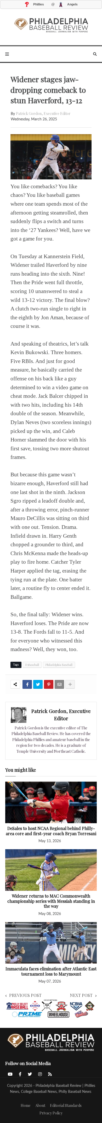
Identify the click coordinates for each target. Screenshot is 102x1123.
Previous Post (25, 995)
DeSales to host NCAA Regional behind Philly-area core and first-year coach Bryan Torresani (51, 831)
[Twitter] (38, 684)
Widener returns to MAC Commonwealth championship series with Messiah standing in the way (51, 901)
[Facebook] (27, 684)
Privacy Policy (51, 1113)
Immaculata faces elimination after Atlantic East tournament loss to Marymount (51, 971)
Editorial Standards (66, 1105)
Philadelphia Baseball (59, 665)
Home (26, 1105)
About (40, 1105)
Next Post (81, 995)
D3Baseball (32, 665)
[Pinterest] (48, 684)
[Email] (59, 684)
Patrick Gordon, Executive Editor (43, 113)
